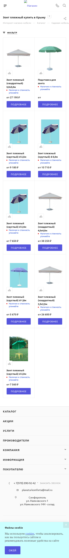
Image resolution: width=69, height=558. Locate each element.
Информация (13, 459)
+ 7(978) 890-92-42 (25, 483)
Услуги (8, 430)
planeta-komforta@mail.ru (37, 489)
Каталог (9, 411)
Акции (8, 421)
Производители (16, 440)
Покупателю (13, 469)
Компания (11, 450)
